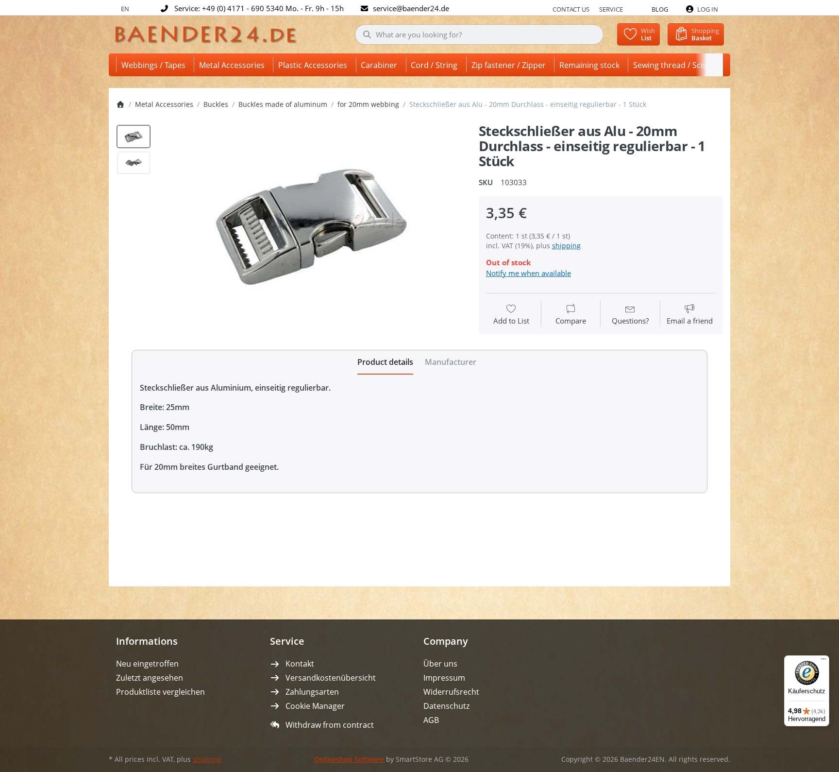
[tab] (385, 362)
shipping (566, 245)
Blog (660, 9)
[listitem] (311, 222)
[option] (133, 136)
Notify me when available (528, 273)
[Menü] (823, 661)
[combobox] (479, 34)
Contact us (571, 9)
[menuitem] (155, 65)
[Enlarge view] (311, 222)
